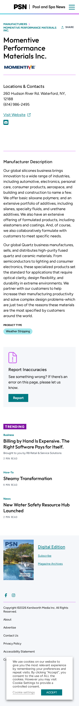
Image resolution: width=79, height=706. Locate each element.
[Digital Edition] (18, 578)
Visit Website (14, 114)
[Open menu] (72, 7)
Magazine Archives (50, 564)
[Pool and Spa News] (39, 6)
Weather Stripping (18, 331)
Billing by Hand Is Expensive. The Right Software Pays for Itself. (36, 444)
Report (18, 398)
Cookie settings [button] (24, 692)
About (7, 619)
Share (69, 27)
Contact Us (10, 635)
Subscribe (44, 556)
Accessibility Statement (19, 651)
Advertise (9, 627)
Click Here (5, 122)
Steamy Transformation (27, 478)
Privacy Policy (12, 643)
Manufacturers (15, 24)
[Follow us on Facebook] (5, 595)
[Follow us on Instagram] (13, 595)
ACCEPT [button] (51, 692)
